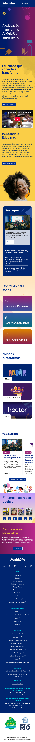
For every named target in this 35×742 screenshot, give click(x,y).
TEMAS (17, 624)
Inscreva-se (18, 548)
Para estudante (17, 590)
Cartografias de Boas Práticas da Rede (17, 615)
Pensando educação (17, 599)
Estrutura (17, 578)
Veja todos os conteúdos (17, 479)
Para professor (17, 587)
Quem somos (17, 575)
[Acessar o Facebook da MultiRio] (20, 566)
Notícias (17, 596)
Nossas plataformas (17, 608)
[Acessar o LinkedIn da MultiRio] (31, 566)
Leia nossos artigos (9, 163)
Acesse (9, 242)
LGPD (17, 659)
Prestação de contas (17, 646)
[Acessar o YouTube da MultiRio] (4, 566)
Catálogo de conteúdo (17, 584)
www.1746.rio (20, 707)
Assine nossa (12, 531)
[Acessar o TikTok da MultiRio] (15, 566)
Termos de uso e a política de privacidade (17, 662)
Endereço (17, 668)
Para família (17, 593)
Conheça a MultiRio (9, 105)
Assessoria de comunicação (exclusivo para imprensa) (17, 689)
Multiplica (17, 621)
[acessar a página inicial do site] (9, 3)
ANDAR (17, 612)
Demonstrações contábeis (16, 650)
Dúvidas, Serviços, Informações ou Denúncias (17, 699)
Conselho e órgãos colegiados (17, 640)
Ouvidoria (17, 680)
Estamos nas (17, 500)
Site (17, 572)
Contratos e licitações (16, 653)
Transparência (17, 630)
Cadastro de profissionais (16, 656)
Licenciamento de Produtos (17, 602)
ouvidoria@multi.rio (17, 684)
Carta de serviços (17, 634)
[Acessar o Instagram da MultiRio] (9, 566)
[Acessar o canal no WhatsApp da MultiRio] (25, 566)
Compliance (16, 637)
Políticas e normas (16, 643)
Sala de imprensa (18, 581)
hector (17, 618)
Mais (10, 433)
